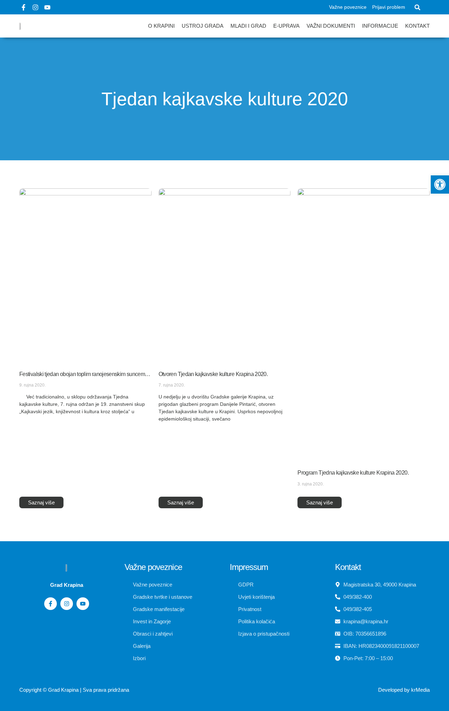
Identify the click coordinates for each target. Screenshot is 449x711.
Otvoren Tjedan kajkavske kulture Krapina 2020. (213, 374)
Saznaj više (41, 502)
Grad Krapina (63, 690)
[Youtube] (47, 7)
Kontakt (417, 26)
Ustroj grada (202, 26)
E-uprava (286, 26)
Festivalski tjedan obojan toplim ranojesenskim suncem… (84, 374)
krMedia (420, 690)
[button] (417, 7)
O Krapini (161, 26)
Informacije (380, 26)
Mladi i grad (248, 26)
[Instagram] (35, 7)
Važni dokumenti (331, 26)
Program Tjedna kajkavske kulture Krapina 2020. (353, 473)
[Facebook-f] (23, 7)
